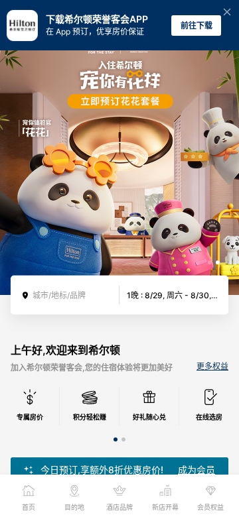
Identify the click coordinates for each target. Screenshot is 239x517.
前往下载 (196, 25)
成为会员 (196, 470)
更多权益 (212, 366)
